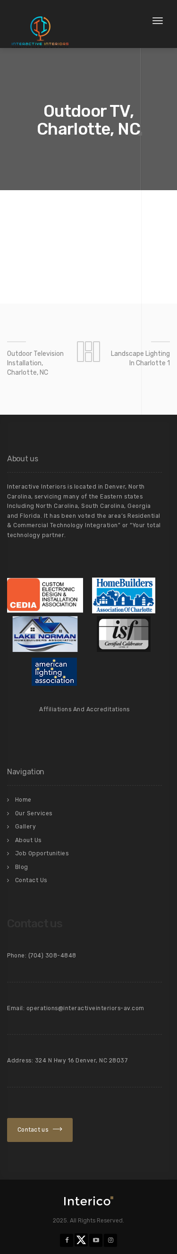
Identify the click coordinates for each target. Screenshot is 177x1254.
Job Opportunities (42, 853)
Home (23, 799)
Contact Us (31, 880)
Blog (21, 867)
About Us (28, 840)
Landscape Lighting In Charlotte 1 (140, 358)
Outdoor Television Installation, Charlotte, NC (35, 363)
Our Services (33, 813)
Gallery (25, 826)
